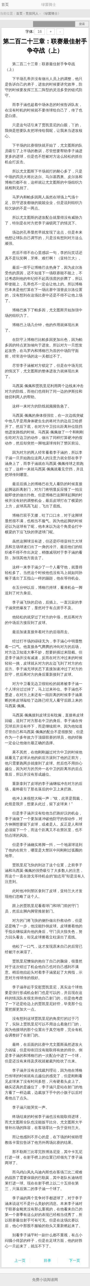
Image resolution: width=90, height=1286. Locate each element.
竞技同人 (32, 13)
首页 (5, 4)
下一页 (74, 1260)
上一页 (19, 1260)
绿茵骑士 (51, 13)
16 (40, 32)
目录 (47, 1260)
